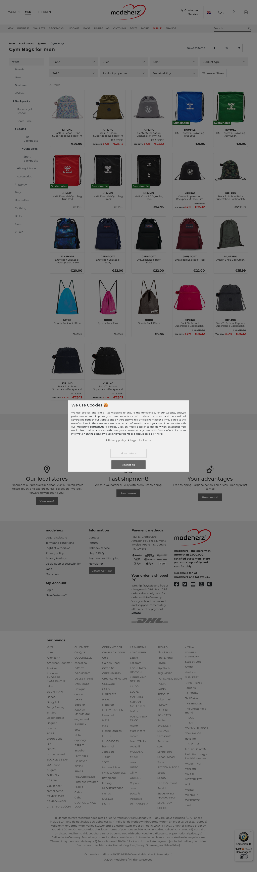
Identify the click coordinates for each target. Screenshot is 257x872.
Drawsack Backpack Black (149, 259)
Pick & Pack (164, 652)
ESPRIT (79, 745)
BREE (50, 743)
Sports (42, 43)
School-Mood (166, 756)
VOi (187, 784)
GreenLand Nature (114, 678)
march (134, 736)
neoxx (134, 762)
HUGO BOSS (110, 741)
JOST (105, 762)
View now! (47, 501)
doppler (79, 704)
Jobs (49, 568)
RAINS (161, 689)
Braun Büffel (55, 738)
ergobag (80, 740)
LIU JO (134, 686)
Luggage (73, 28)
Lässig (134, 657)
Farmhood (81, 755)
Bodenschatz (55, 717)
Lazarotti (136, 662)
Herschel (108, 715)
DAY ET (79, 668)
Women (14, 11)
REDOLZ (163, 694)
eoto (77, 729)
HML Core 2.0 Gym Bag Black (149, 196)
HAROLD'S (109, 694)
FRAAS (78, 771)
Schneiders (164, 751)
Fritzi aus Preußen (86, 781)
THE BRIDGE (193, 703)
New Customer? (56, 595)
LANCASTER (138, 652)
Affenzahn (53, 657)
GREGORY (108, 683)
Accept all (128, 464)
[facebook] (178, 584)
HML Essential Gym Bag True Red (67, 196)
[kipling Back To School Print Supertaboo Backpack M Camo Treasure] (230, 170)
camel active (55, 790)
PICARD (162, 647)
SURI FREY (192, 677)
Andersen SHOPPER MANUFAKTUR (56, 677)
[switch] (244, 856)
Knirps (106, 793)
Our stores (52, 574)
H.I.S (105, 725)
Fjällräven (80, 760)
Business (23, 28)
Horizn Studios (111, 730)
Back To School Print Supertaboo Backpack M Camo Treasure (231, 196)
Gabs (77, 797)
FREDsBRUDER (84, 776)
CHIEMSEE (81, 647)
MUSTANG (136, 751)
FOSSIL (79, 766)
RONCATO (164, 715)
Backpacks (56, 28)
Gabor (78, 792)
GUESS (106, 689)
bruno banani (56, 754)
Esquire (79, 750)
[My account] (234, 12)
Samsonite (164, 736)
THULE (189, 717)
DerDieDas (81, 683)
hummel (108, 746)
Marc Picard (137, 730)
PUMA (161, 683)
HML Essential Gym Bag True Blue (189, 132)
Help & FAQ (96, 553)
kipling (107, 783)
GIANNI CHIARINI (113, 652)
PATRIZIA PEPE (139, 803)
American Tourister (59, 662)
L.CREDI (107, 798)
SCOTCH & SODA (168, 767)
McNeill (135, 746)
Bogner (52, 723)
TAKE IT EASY (193, 682)
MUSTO (135, 756)
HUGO (106, 736)
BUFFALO (53, 764)
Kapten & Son (111, 767)
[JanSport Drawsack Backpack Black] (149, 234)
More (145, 28)
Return (93, 542)
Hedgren (108, 704)
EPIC (77, 734)
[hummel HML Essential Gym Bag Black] (108, 170)
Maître (134, 711)
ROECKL (162, 709)
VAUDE (190, 774)
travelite (190, 738)
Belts (133, 28)
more (142, 548)
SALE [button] (55, 73)
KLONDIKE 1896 (112, 788)
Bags (86, 28)
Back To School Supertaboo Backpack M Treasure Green (108, 132)
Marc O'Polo (138, 741)
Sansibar (163, 741)
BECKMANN (55, 691)
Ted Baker (191, 698)
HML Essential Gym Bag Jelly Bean (230, 132)
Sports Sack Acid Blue (67, 321)
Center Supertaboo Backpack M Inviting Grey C (149, 132)
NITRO (134, 767)
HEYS (105, 720)
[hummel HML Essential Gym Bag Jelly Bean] (230, 107)
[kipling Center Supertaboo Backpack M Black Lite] (189, 170)
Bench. (51, 696)
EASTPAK (80, 724)
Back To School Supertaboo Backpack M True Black (108, 386)
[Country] (209, 12)
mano (134, 725)
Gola (105, 657)
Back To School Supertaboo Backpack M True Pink (190, 322)
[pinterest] (211, 584)
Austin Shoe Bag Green (230, 257)
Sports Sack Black (149, 321)
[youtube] (195, 584)
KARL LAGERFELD (114, 772)
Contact (94, 537)
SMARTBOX (164, 802)
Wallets (39, 28)
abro (50, 652)
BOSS (50, 733)
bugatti (52, 770)
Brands (170, 28)
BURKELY (53, 775)
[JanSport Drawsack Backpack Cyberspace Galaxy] (67, 234)
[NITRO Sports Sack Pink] (108, 297)
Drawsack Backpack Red (190, 257)
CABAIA (52, 780)
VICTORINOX (193, 779)
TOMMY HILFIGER (196, 728)
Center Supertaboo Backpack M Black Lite (189, 196)
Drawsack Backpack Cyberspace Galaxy (67, 259)
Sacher (161, 720)
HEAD (106, 699)
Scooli (161, 762)
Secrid (161, 788)
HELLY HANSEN (112, 709)
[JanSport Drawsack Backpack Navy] (108, 234)
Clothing (119, 28)
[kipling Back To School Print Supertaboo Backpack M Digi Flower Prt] (67, 107)
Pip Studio (164, 668)
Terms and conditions (60, 542)
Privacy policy (55, 553)
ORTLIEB (136, 777)
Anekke (52, 668)
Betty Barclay (55, 707)
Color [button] (156, 61)
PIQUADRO (164, 673)
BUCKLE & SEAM (57, 759)
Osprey (134, 783)
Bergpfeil (53, 702)
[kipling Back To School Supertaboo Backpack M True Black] (108, 360)
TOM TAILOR (193, 733)
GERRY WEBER (112, 647)
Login (49, 590)
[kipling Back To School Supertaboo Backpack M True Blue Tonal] (67, 360)
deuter (78, 694)
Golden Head (111, 662)
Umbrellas (101, 28)
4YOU (50, 647)
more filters (215, 73)
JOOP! (106, 756)
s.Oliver (190, 647)
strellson (190, 672)
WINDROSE (193, 800)
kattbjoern (109, 777)
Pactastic (136, 798)
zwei (188, 805)
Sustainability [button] (162, 73)
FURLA (78, 787)
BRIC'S (51, 749)
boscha (51, 728)
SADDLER (163, 725)
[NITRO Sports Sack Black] (149, 297)
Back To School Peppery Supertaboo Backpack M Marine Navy (231, 322)
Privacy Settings (56, 558)
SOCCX (162, 808)
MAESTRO (136, 696)
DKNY (78, 699)
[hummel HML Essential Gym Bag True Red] (67, 170)
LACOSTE (108, 803)
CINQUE (79, 652)
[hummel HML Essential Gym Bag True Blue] (189, 107)
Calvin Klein (54, 785)
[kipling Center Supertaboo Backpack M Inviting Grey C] (149, 107)
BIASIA (51, 712)
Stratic (189, 666)
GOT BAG (108, 668)
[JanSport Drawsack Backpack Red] (189, 234)
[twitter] (187, 584)
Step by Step (193, 661)
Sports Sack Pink (108, 321)
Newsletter (96, 563)
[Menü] (250, 832)
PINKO (161, 662)
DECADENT (82, 673)
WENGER (191, 794)
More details (128, 453)
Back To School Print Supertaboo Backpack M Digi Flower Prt (67, 132)
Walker (189, 789)
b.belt (50, 686)
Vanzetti (190, 768)
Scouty (161, 777)
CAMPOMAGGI (56, 801)
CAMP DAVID (55, 796)
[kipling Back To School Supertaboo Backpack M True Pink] (189, 297)
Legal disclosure (56, 537)
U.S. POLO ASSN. (196, 749)
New (10, 28)
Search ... (219, 28)
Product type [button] (211, 61)
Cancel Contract (102, 570)
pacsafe (135, 793)
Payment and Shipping (104, 558)
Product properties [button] (115, 73)
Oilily (133, 772)
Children (44, 11)
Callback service (99, 548)
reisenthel (164, 699)
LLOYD (134, 691)
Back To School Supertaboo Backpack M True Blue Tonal (67, 386)
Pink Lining (165, 657)
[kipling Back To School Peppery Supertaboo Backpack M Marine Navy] (230, 297)
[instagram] (203, 584)
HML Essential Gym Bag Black (108, 196)
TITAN (189, 723)
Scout (161, 772)
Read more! (128, 493)
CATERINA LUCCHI (59, 806)
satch (160, 746)
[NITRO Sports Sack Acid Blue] (67, 297)
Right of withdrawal (58, 548)
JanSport (108, 751)
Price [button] (106, 61)
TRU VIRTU (192, 743)
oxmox (134, 788)
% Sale (157, 28)
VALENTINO (193, 763)
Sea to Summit (167, 783)
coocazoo (80, 662)
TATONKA (191, 693)
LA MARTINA (138, 647)
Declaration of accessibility (63, 563)
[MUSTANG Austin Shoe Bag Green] (230, 234)
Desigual (80, 689)
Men (28, 11)
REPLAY (162, 704)
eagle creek (82, 719)
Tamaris (190, 687)
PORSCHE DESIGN (169, 678)
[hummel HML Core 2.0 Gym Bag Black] (149, 170)
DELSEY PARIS (83, 678)
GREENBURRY (111, 673)
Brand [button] (56, 61)
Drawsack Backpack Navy (108, 259)
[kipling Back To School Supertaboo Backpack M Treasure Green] (108, 107)
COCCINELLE (83, 657)
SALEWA (163, 730)
